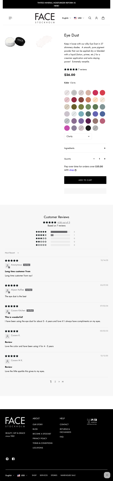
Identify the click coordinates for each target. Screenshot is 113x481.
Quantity (67, 158)
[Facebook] (13, 459)
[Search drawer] (90, 18)
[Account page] (96, 18)
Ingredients (69, 148)
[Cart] (103, 18)
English (9, 475)
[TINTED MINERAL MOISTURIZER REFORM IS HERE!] (56, 4)
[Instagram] (7, 459)
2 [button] (55, 381)
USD (23, 475)
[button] (71, 69)
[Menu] (10, 18)
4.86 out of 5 (63, 222)
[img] (11, 260)
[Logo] (45, 18)
